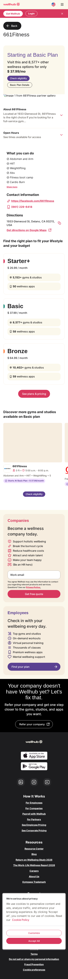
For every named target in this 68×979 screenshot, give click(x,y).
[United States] (53, 4)
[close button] (62, 13)
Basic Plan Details (19, 84)
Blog (34, 854)
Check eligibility (18, 78)
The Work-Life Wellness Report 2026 (34, 865)
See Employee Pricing (34, 824)
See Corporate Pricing (34, 830)
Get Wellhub (13, 13)
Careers (34, 870)
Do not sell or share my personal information (34, 959)
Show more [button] (12, 187)
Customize (34, 933)
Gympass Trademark (34, 881)
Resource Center (34, 848)
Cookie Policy (20, 919)
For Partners (34, 819)
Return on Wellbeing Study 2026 (34, 859)
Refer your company (32, 724)
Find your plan (21, 666)
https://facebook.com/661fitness (32, 201)
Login (31, 13)
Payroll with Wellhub (34, 813)
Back (14, 25)
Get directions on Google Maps (27, 230)
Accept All (34, 940)
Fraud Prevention (34, 964)
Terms (34, 954)
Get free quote (34, 594)
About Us (34, 876)
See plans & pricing (34, 393)
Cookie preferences (34, 969)
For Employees (34, 802)
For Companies (34, 808)
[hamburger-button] (62, 4)
